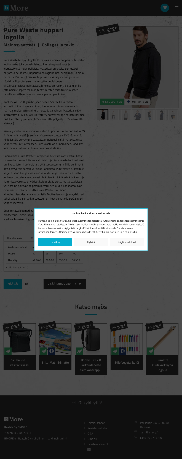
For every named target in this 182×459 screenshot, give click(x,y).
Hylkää (91, 242)
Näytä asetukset (127, 242)
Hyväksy (55, 242)
